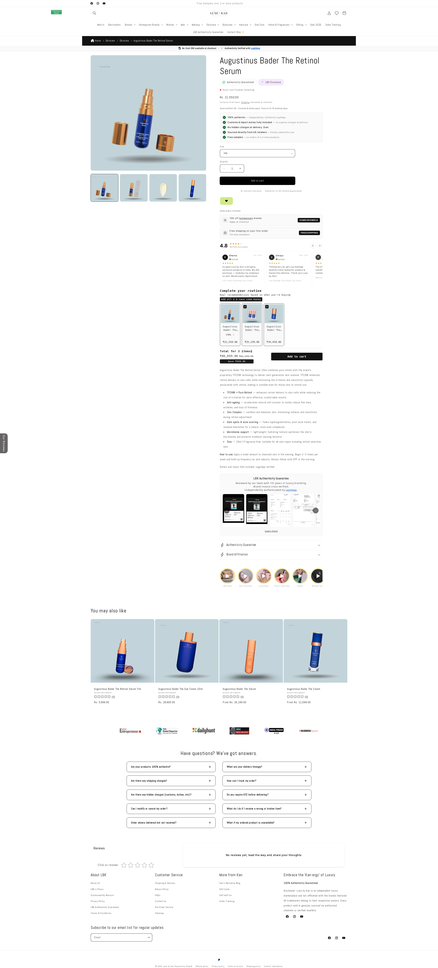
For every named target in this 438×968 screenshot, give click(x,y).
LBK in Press (97, 889)
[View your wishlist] (337, 13)
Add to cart (296, 356)
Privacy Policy (98, 901)
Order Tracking (226, 901)
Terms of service (235, 966)
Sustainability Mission (102, 895)
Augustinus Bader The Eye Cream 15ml (180, 689)
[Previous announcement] (169, 3)
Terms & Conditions (101, 913)
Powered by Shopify (183, 966)
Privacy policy (218, 966)
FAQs (157, 895)
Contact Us (160, 901)
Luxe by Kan (168, 966)
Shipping (245, 102)
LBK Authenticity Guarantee (105, 907)
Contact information (273, 966)
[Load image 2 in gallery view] (133, 188)
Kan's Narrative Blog (229, 883)
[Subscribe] (148, 937)
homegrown (246, 218)
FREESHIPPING (309, 233)
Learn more (271, 531)
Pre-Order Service (164, 907)
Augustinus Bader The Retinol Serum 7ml (117, 689)
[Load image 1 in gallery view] (104, 188)
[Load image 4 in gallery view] (192, 188)
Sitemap (159, 913)
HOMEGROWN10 (309, 220)
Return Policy (162, 889)
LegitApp (255, 48)
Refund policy (202, 966)
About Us (95, 883)
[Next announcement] (269, 3)
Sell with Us (225, 895)
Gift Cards (224, 889)
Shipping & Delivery (165, 883)
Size (222, 146)
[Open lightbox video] (228, 576)
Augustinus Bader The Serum (239, 689)
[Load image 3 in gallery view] (163, 188)
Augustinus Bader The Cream (303, 689)
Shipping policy (253, 966)
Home (98, 40)
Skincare (110, 40)
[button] (94, 13)
